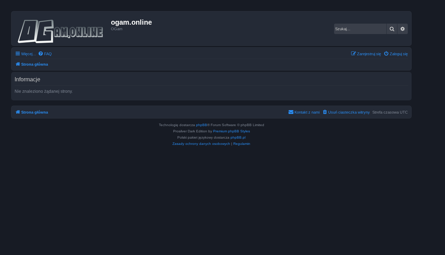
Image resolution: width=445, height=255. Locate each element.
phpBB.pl (237, 137)
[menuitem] (45, 54)
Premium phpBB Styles (231, 131)
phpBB (201, 125)
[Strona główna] (62, 28)
